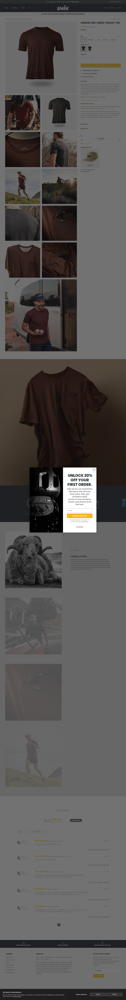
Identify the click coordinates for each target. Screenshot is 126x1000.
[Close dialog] (94, 469)
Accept (98, 994)
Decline (114, 994)
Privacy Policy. (17, 996)
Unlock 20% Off (80, 516)
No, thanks (79, 527)
